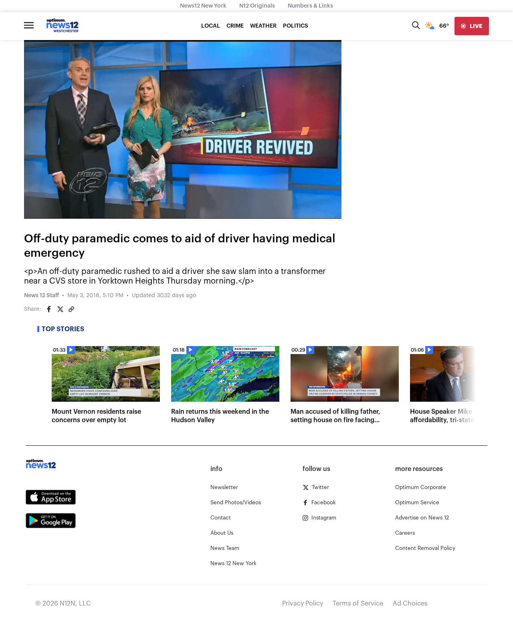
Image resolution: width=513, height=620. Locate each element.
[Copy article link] (71, 309)
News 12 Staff (41, 295)
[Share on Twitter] (60, 309)
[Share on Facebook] (49, 309)
